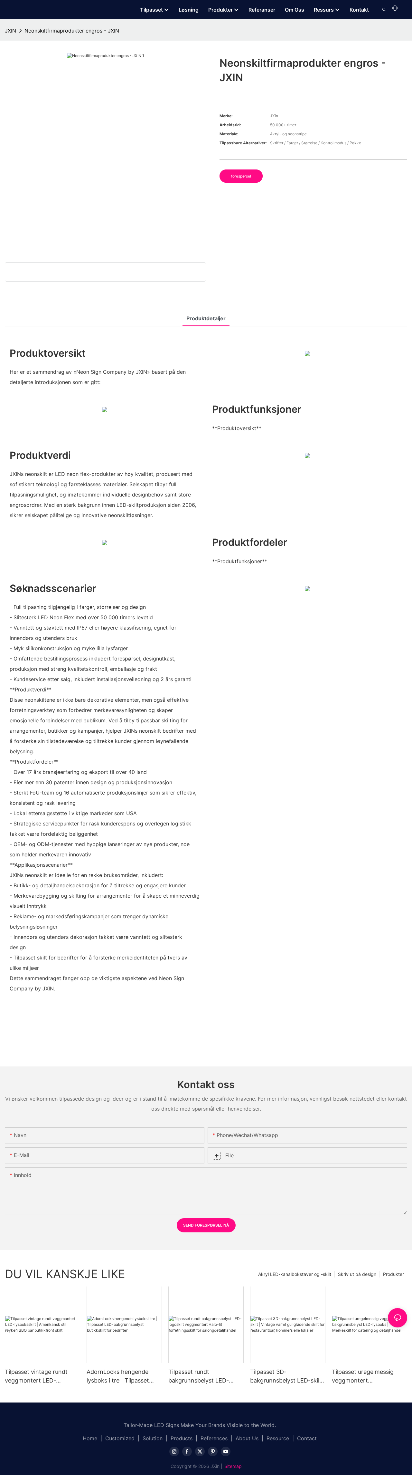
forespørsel (241, 176)
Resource (278, 1438)
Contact (307, 1438)
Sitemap (233, 1466)
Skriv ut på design (357, 1274)
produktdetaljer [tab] (206, 318)
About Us (247, 1438)
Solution (153, 1438)
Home (90, 1438)
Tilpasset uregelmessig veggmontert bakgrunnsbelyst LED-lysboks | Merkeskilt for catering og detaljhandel (365, 1376)
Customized (120, 1438)
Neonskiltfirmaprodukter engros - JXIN (71, 30)
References (214, 1438)
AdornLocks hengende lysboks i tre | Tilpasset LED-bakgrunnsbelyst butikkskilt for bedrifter (118, 1376)
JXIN (10, 30)
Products (181, 1438)
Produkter (393, 1274)
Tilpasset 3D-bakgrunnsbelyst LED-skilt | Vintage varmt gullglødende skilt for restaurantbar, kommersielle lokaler (287, 1376)
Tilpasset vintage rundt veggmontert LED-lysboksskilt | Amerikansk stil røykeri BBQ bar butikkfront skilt (39, 1376)
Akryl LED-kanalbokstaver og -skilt (294, 1274)
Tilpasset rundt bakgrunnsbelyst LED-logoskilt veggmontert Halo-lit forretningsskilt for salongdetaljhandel (204, 1376)
